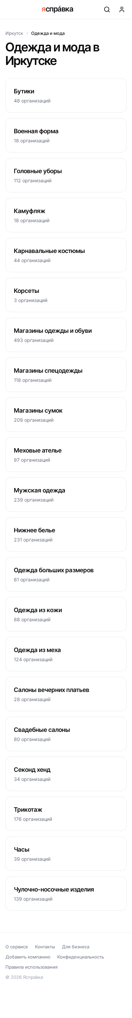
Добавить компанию (27, 956)
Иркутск (14, 33)
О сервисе (16, 946)
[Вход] (121, 9)
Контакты (45, 946)
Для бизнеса (75, 946)
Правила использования (31, 967)
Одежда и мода (48, 33)
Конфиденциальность (80, 956)
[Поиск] (107, 9)
